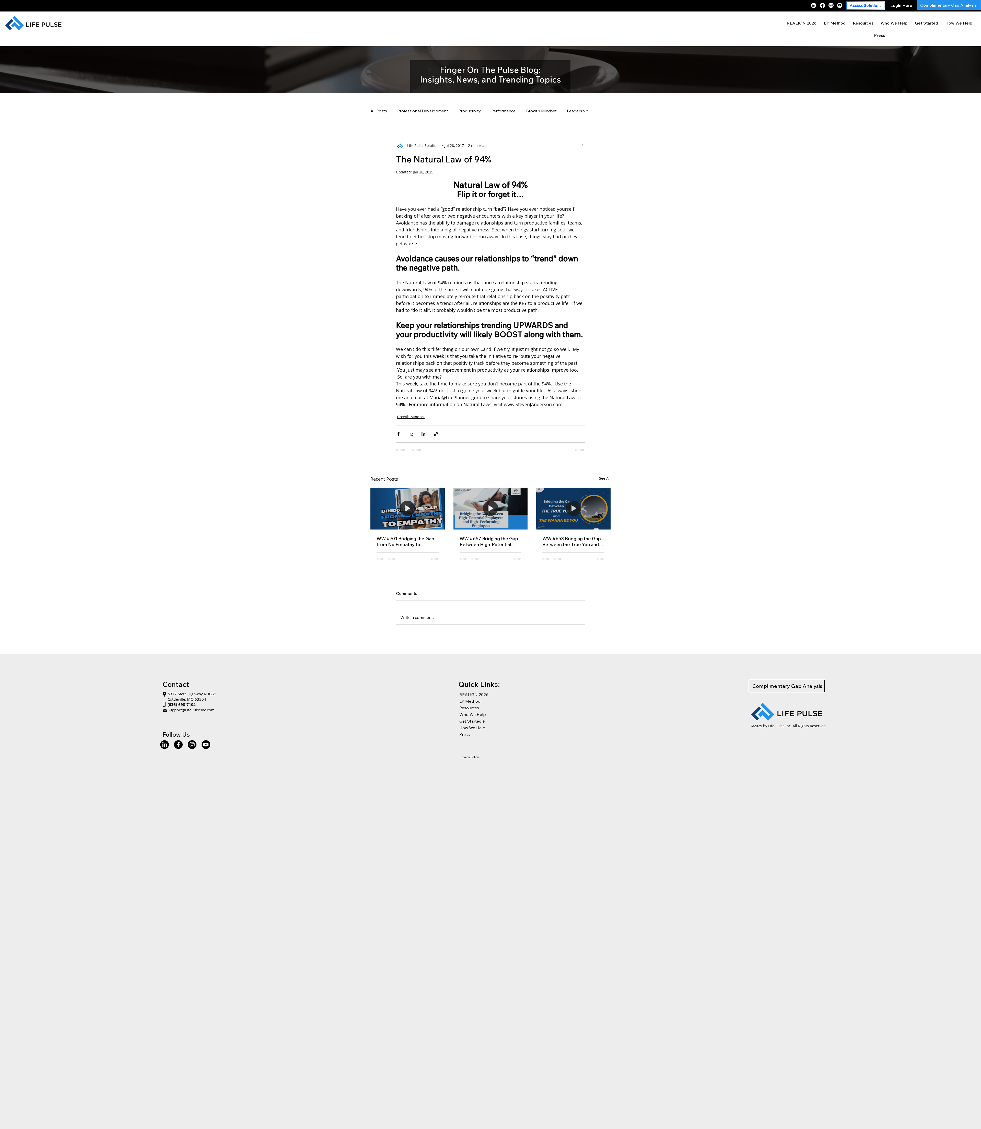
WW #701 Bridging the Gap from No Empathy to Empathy (405, 541)
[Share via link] (436, 434)
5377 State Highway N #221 (193, 697)
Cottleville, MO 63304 (187, 703)
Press (464, 738)
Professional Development (422, 110)
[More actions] (582, 146)
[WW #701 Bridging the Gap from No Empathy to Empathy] (407, 508)
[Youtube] (839, 5)
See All (605, 478)
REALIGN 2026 (473, 698)
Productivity (469, 110)
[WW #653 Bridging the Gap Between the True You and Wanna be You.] (573, 508)
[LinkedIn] (813, 5)
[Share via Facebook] (398, 434)
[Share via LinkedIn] (423, 434)
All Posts (378, 110)
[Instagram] (831, 5)
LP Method (470, 705)
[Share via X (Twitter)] (410, 434)
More (572, 110)
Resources (469, 711)
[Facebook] (822, 5)
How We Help (472, 731)
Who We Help (472, 718)
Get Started (470, 725)
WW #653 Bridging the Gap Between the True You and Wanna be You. (571, 541)
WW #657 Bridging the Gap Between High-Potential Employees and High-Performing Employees (489, 541)
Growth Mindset (541, 110)
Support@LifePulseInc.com (191, 713)
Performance (503, 110)
